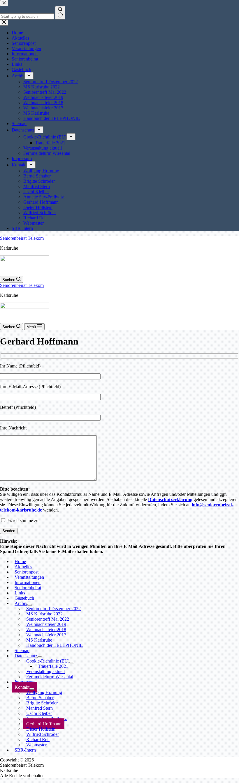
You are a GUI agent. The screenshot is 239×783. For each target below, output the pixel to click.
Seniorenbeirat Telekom (22, 238)
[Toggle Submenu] (71, 662)
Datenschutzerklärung (170, 499)
